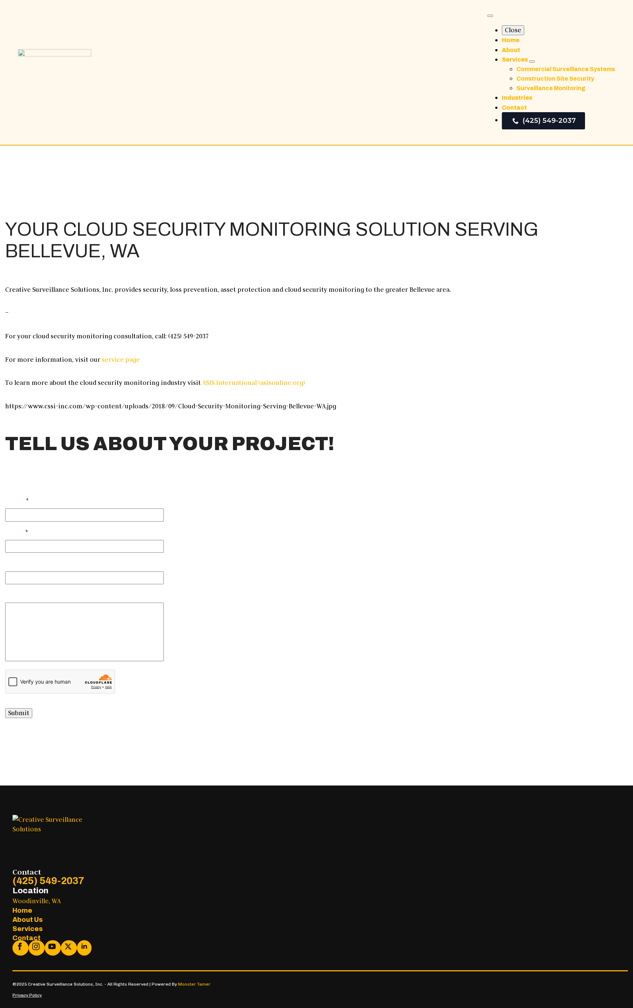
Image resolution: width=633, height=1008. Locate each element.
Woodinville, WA (36, 901)
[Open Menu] (490, 16)
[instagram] (37, 948)
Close (513, 30)
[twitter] (69, 948)
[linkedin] (84, 948)
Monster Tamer (194, 984)
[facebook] (20, 948)
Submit (18, 713)
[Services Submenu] (532, 61)
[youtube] (53, 948)
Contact (514, 107)
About (511, 50)
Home (510, 40)
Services (515, 59)
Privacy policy (27, 995)
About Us (27, 919)
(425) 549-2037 (48, 880)
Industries (517, 98)
